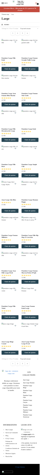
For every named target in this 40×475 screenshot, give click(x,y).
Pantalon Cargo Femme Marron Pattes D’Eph (30, 272)
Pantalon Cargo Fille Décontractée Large (8, 130)
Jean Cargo (26, 380)
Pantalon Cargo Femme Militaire (10, 236)
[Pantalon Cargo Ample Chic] (30, 153)
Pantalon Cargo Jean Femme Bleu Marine (9, 94)
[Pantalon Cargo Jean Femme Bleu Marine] (10, 82)
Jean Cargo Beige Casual (8, 343)
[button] (6, 62)
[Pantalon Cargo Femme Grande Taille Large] (30, 47)
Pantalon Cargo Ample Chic (29, 165)
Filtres (6, 24)
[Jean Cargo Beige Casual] (10, 331)
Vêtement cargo (5, 14)
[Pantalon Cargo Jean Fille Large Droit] (10, 260)
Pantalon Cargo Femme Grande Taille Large (30, 59)
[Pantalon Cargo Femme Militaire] (10, 224)
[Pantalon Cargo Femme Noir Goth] (30, 82)
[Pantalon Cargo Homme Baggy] (30, 189)
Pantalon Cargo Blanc (27, 391)
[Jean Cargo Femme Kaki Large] (30, 295)
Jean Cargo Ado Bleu (9, 200)
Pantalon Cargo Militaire (27, 411)
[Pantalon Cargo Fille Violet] (10, 295)
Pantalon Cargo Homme (27, 406)
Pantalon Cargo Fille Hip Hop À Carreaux (30, 236)
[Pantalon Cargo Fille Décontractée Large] (10, 118)
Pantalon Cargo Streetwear (27, 416)
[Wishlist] (15, 42)
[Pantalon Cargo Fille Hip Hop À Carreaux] (30, 224)
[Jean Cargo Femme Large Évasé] (30, 331)
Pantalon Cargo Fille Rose (8, 165)
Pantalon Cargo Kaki (29, 129)
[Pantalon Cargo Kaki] (30, 118)
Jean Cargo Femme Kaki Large (28, 307)
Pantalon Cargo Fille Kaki (8, 59)
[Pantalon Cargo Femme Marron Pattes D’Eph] (30, 260)
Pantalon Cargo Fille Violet (8, 307)
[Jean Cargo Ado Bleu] (10, 189)
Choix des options (10, 69)
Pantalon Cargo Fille (27, 396)
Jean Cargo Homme (28, 383)
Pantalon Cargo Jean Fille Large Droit (9, 272)
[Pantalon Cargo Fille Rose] (10, 153)
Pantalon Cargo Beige (27, 386)
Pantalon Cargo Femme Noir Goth (30, 94)
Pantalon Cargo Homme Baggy (30, 201)
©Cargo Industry (20, 467)
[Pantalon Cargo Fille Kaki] (10, 47)
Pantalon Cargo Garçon (27, 401)
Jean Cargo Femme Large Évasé (28, 343)
